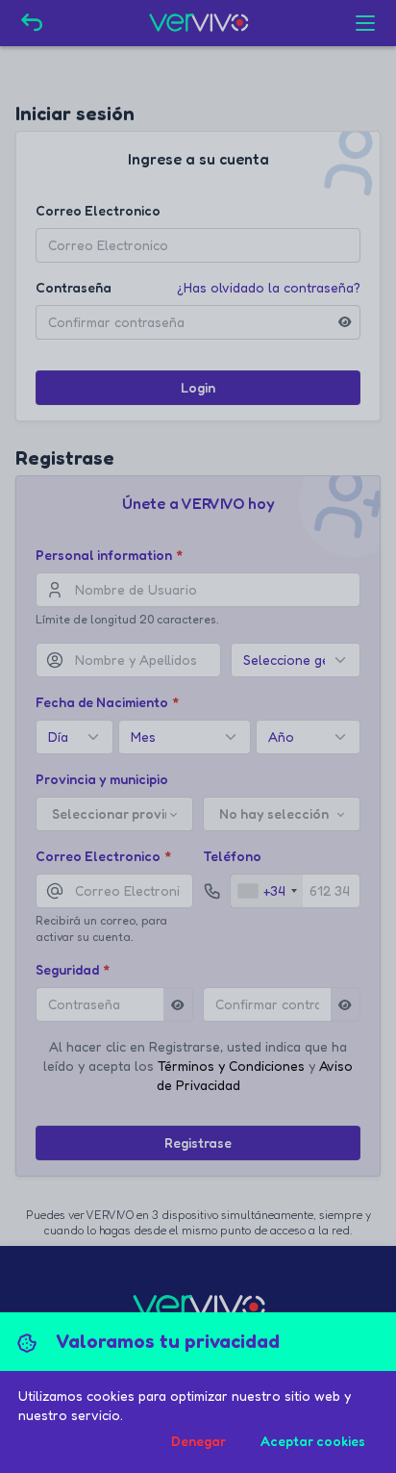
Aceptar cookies (312, 1441)
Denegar (198, 1441)
